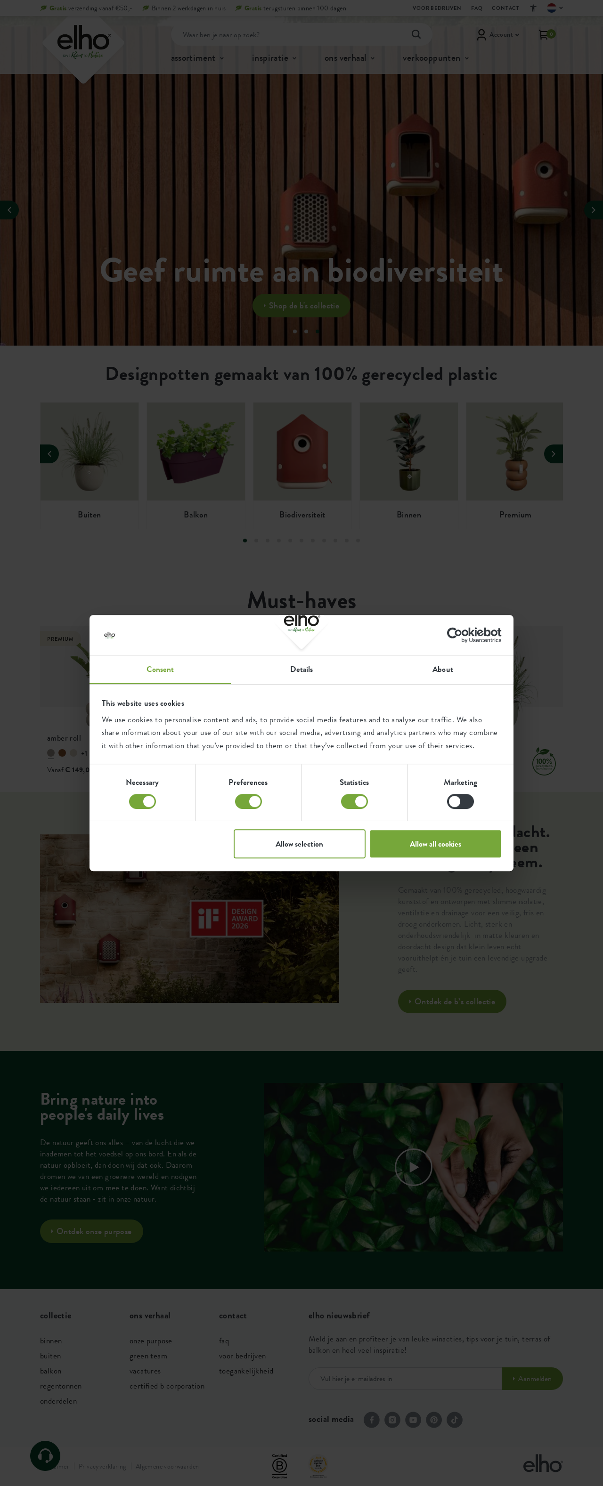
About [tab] (442, 669)
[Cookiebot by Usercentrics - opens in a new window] (460, 635)
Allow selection (299, 843)
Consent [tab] (160, 669)
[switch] (248, 801)
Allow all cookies (435, 843)
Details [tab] (301, 669)
